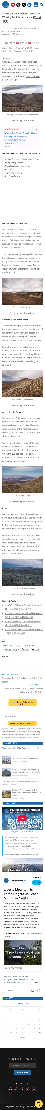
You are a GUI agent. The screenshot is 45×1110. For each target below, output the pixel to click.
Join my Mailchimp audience (22, 723)
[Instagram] (18, 5)
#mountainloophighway (13, 846)
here (32, 121)
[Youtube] (13, 5)
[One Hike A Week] (22, 865)
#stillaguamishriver (30, 849)
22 (40, 1028)
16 (5, 1028)
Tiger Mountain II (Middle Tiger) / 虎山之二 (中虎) (21, 748)
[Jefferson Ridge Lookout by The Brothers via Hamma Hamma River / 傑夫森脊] (6, 794)
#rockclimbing (26, 846)
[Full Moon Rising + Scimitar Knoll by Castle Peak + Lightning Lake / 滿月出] (6, 772)
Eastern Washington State (16, 140)
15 (39, 1024)
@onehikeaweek (10, 843)
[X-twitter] (24, 5)
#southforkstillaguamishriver (14, 849)
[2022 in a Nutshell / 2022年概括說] (6, 760)
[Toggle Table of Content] (34, 129)
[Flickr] (29, 5)
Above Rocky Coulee (13, 143)
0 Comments (13, 751)
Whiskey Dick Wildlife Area (16, 136)
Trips (11, 48)
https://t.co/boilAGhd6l (25, 840)
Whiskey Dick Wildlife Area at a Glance (21, 133)
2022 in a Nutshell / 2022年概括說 (25, 758)
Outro (7, 146)
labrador (16, 29)
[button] (36, 4)
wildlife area (13, 31)
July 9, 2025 (34, 854)
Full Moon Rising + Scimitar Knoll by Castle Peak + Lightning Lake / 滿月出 (26, 771)
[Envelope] (34, 1089)
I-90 (9, 29)
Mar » (24, 1037)
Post (19, 645)
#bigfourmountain (22, 843)
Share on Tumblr (11, 649)
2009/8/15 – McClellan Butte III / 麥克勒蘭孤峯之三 (21, 781)
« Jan (20, 1037)
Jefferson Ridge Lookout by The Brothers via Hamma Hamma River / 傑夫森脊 (27, 793)
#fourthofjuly (33, 843)
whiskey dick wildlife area (21, 30)
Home (4, 48)
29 (40, 1033)
